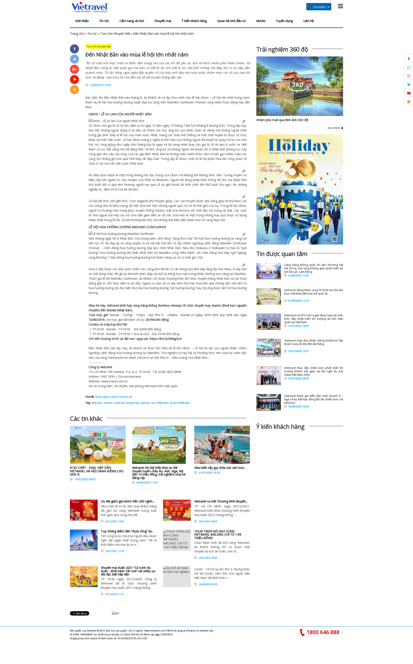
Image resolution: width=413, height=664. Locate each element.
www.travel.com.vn (114, 381)
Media (260, 21)
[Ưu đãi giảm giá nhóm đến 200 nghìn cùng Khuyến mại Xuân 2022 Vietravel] (84, 510)
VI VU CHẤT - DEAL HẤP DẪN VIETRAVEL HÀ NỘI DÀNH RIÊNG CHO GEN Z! (96, 471)
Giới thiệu (82, 21)
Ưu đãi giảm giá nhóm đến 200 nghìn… (128, 501)
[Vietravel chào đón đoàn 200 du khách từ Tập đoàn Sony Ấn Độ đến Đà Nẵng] (268, 348)
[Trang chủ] (90, 7)
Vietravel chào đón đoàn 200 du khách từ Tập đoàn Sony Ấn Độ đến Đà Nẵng (313, 342)
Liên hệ (308, 21)
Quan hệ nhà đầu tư (231, 21)
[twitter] (74, 59)
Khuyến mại (162, 21)
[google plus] (74, 69)
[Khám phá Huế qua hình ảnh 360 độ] (297, 91)
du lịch (144, 334)
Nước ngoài (102, 397)
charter (107, 403)
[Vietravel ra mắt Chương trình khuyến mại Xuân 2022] (177, 510)
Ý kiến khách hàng (194, 21)
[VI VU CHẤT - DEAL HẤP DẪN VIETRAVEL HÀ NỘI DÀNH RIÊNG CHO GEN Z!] (98, 446)
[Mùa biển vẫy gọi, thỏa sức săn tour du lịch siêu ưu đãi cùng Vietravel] (222, 446)
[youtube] (74, 79)
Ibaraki (144, 403)
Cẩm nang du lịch (132, 21)
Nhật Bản (117, 97)
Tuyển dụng (284, 21)
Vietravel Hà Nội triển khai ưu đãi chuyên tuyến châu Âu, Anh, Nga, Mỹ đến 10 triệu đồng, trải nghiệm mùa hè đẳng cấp (159, 473)
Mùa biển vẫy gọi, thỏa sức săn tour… (220, 468)
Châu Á (114, 397)
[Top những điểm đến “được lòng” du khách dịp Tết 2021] (84, 540)
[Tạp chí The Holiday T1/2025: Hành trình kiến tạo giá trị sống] (299, 189)
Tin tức (104, 21)
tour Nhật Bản (159, 403)
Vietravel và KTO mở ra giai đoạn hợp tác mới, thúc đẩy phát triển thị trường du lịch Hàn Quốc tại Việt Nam (313, 318)
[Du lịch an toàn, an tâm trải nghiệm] (177, 576)
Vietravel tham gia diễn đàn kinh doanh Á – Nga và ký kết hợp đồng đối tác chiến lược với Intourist (313, 399)
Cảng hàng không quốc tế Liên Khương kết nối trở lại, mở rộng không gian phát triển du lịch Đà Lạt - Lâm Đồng (313, 268)
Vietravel (113, 305)
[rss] (74, 89)
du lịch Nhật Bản (179, 403)
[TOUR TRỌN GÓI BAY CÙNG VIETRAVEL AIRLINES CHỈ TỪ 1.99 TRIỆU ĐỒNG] (177, 540)
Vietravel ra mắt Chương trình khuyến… (221, 501)
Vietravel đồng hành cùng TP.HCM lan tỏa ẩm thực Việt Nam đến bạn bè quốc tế (313, 291)
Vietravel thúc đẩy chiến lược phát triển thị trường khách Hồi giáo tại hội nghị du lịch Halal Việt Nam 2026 (313, 371)
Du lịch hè (126, 397)
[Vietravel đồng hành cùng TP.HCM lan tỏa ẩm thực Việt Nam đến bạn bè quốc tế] (268, 296)
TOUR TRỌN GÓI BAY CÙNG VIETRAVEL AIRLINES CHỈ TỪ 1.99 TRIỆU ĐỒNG (217, 534)
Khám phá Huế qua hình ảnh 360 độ (282, 120)
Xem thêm (334, 128)
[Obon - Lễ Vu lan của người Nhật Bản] (116, 121)
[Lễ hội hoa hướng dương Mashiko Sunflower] (121, 234)
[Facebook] (74, 48)
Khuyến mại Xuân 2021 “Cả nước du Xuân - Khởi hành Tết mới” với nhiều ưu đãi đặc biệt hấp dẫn (128, 571)
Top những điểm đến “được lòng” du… (127, 531)
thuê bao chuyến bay (126, 403)
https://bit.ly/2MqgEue (165, 339)
